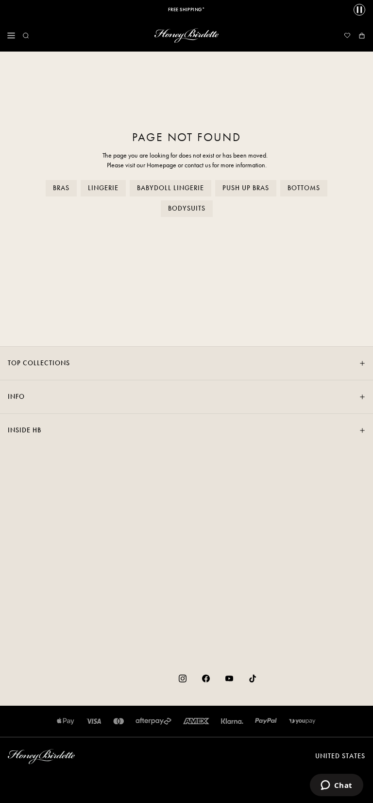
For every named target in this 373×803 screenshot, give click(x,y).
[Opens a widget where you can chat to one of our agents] (336, 786)
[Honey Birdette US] (186, 35)
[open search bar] (25, 35)
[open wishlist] (347, 35)
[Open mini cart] (362, 35)
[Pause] (359, 10)
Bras (61, 188)
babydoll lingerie (170, 188)
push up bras (245, 188)
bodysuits (186, 208)
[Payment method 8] (302, 721)
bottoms (304, 188)
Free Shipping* (186, 10)
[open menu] (11, 35)
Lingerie (103, 188)
